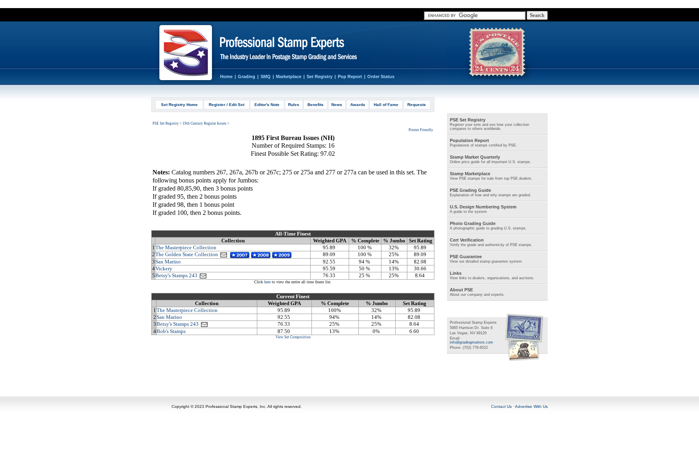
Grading (246, 76)
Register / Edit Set (226, 104)
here (267, 282)
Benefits (315, 104)
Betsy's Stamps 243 (176, 275)
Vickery (163, 268)
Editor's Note (267, 104)
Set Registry (320, 76)
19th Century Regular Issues (204, 123)
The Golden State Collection (186, 254)
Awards (357, 104)
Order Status (380, 76)
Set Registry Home (179, 104)
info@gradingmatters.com (471, 342)
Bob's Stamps (171, 331)
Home (226, 76)
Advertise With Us (531, 406)
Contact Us (501, 406)
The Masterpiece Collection (185, 247)
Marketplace (288, 76)
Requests (416, 104)
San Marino (168, 262)
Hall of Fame (386, 104)
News (336, 104)
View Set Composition (293, 337)
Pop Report (350, 76)
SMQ (266, 76)
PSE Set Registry (166, 123)
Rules (293, 104)
